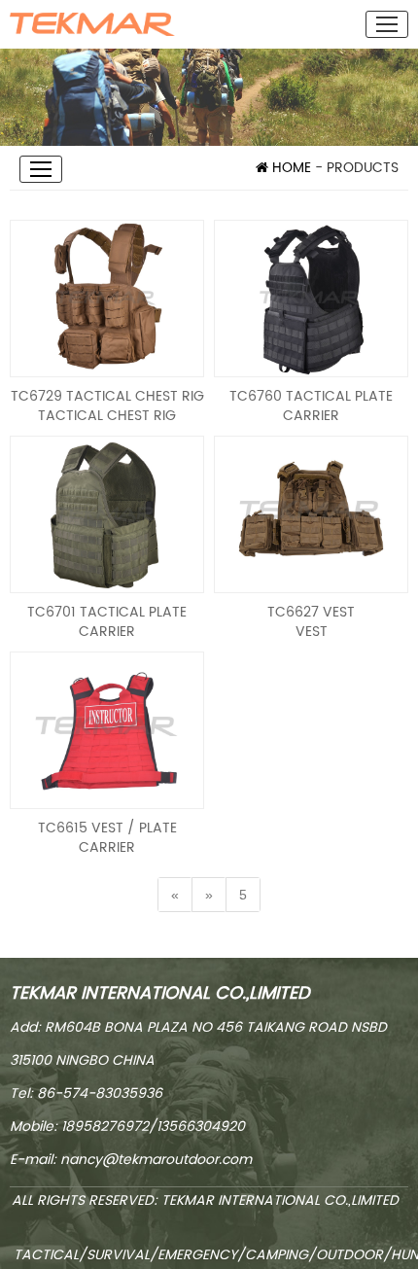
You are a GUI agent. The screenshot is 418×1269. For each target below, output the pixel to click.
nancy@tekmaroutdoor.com (156, 1159)
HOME (289, 168)
